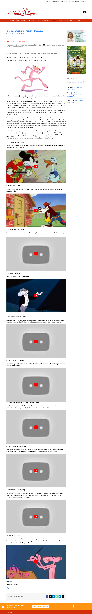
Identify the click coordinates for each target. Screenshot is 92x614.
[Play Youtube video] (36, 166)
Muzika (22, 33)
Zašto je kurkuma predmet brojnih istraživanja (75, 95)
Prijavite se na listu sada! (40, 606)
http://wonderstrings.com (14, 588)
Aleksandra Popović (12, 33)
